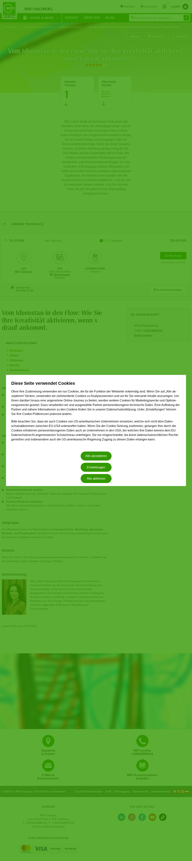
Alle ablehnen (96, 478)
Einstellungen (96, 467)
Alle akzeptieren (96, 456)
